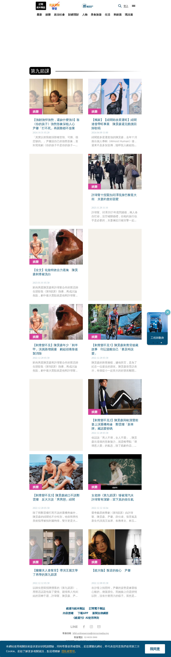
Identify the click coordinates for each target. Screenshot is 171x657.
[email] (99, 626)
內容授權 (68, 613)
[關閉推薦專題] (167, 312)
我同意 (155, 649)
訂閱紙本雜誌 (41, 6)
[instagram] (91, 626)
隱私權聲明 (68, 651)
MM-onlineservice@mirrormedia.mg (91, 633)
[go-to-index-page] (87, 5)
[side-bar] (133, 6)
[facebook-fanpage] (84, 626)
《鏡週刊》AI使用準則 (85, 618)
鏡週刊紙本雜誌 (75, 608)
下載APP (83, 613)
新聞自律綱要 (100, 613)
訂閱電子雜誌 (97, 608)
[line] (74, 626)
